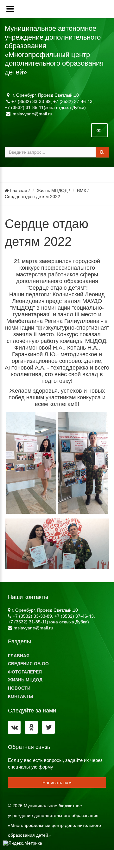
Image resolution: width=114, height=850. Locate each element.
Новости (19, 688)
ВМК (81, 190)
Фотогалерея (25, 672)
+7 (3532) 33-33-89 (31, 101)
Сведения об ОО (28, 663)
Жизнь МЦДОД (52, 190)
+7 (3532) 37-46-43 (72, 101)
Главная (18, 190)
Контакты (20, 696)
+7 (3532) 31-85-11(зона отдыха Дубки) (45, 107)
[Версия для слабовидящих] (99, 130)
